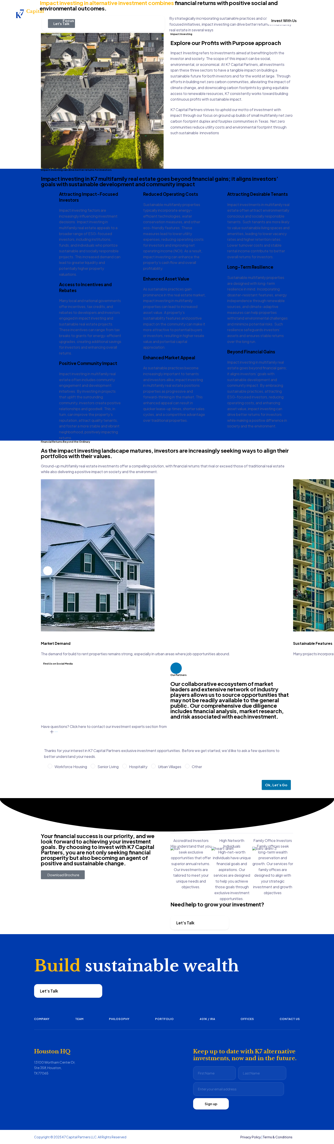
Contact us (290, 1019)
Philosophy (119, 1019)
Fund (101, 20)
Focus (68, 20)
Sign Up (277, 6)
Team (79, 1019)
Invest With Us (284, 20)
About (173, 20)
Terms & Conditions (277, 1137)
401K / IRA (207, 1019)
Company (42, 1019)
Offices (247, 1019)
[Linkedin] (176, 668)
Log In (292, 6)
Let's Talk (185, 922)
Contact (208, 20)
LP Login (241, 20)
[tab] (167, 729)
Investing (136, 20)
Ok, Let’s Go (276, 785)
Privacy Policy (250, 1137)
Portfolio (164, 1019)
